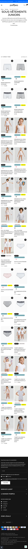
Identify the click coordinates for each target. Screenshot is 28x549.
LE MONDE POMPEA (8, 494)
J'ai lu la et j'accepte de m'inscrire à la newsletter (14, 479)
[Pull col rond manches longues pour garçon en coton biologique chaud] (20, 215)
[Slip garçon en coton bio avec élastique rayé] (20, 304)
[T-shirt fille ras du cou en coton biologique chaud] (7, 364)
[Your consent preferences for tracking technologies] (25, 546)
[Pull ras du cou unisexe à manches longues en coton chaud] (7, 246)
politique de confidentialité (11, 478)
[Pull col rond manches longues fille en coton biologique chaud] (7, 215)
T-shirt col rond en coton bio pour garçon (6, 440)
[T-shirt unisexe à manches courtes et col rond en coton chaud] (20, 334)
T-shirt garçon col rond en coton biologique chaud (19, 410)
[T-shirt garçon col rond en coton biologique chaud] (20, 393)
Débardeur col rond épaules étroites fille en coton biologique (7, 172)
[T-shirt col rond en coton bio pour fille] (20, 364)
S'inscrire (5, 482)
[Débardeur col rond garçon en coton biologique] (7, 185)
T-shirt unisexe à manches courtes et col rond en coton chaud (20, 350)
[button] (1, 547)
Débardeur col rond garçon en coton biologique (6, 202)
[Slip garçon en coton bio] (20, 276)
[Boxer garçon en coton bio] (7, 67)
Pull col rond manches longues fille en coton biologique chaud (7, 232)
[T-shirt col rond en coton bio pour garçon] (7, 423)
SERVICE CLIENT (7, 489)
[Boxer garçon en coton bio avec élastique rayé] (7, 95)
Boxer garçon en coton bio (5, 83)
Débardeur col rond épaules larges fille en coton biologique (6, 142)
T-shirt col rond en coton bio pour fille (20, 380)
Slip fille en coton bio (20, 261)
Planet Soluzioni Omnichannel (12, 534)
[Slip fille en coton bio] (20, 246)
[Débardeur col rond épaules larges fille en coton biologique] (7, 125)
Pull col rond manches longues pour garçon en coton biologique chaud (20, 232)
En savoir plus (14, 25)
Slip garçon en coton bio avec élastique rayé (20, 321)
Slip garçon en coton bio (20, 292)
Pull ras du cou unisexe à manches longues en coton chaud (6, 262)
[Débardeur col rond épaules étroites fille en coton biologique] (7, 155)
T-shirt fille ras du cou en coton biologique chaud (6, 381)
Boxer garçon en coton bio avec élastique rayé (5, 112)
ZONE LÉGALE (6, 516)
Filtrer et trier (6, 56)
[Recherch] (24, 5)
